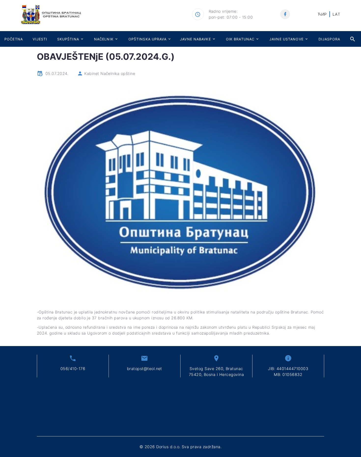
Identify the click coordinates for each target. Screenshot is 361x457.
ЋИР (322, 14)
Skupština (68, 39)
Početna (13, 39)
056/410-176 (72, 368)
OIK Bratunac (240, 39)
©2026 (180, 446)
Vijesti (40, 39)
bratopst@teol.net (144, 368)
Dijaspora (329, 39)
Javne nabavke (195, 39)
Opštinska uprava (147, 39)
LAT (336, 14)
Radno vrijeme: (223, 11)
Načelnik (103, 39)
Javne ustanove (286, 39)
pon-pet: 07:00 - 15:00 (231, 17)
